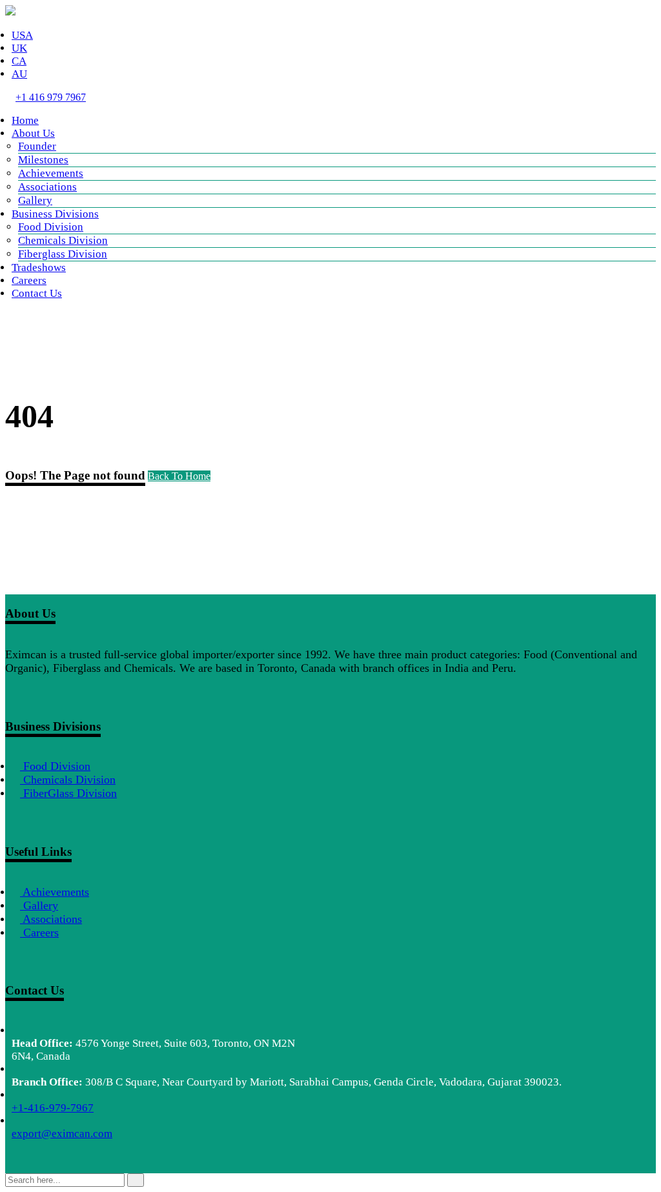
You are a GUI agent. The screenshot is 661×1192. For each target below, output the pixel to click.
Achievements (50, 173)
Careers (29, 280)
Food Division (50, 227)
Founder (37, 146)
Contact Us (37, 293)
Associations (47, 187)
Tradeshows (39, 267)
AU (19, 74)
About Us (33, 133)
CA (19, 61)
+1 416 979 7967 (50, 97)
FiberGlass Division (68, 793)
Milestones (43, 160)
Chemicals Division (63, 240)
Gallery (35, 200)
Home (25, 120)
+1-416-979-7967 (53, 1108)
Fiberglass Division (62, 254)
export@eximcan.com (62, 1133)
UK (19, 48)
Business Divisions (55, 214)
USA (22, 35)
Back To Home (179, 475)
